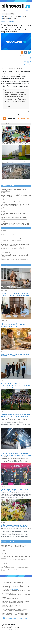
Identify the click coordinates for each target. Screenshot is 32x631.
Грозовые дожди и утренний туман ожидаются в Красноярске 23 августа (15, 552)
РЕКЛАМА (21, 576)
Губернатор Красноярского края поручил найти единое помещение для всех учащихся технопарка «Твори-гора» (16, 143)
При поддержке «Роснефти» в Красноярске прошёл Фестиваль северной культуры (15, 415)
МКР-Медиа (10, 13)
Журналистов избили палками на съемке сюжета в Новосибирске (13, 232)
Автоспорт (4, 486)
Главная (3, 21)
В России (17, 16)
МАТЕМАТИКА (28, 62)
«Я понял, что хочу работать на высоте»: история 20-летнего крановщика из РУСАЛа (16, 454)
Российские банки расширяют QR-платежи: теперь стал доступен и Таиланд (14, 190)
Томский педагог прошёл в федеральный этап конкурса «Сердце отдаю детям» (14, 565)
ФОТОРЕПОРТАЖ (8, 228)
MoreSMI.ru (25, 622)
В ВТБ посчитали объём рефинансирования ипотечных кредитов (14, 213)
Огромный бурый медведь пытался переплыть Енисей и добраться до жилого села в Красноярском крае (14, 546)
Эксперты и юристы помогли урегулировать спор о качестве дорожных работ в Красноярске (15, 385)
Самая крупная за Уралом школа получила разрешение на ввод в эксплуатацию (15, 161)
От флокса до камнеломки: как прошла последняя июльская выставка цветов (14, 526)
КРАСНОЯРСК (10, 1)
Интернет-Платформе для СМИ (16, 622)
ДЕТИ (29, 58)
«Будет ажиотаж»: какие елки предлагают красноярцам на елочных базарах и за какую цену (15, 245)
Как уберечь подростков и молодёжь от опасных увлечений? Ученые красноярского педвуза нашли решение (15, 200)
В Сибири (5, 16)
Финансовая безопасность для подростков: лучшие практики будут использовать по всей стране (15, 209)
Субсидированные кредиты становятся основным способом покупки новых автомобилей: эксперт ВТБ (15, 205)
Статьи (4, 13)
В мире (11, 16)
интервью (3, 450)
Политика (23, 16)
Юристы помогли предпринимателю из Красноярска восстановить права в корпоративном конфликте (14, 324)
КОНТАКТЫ (11, 576)
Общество (6, 18)
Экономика (13, 18)
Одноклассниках (23, 118)
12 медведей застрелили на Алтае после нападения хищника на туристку (15, 557)
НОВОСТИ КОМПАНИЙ (10, 185)
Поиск (27, 10)
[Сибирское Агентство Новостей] (16, 5)
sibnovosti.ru (15, 589)
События (3, 522)
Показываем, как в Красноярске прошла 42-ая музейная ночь (15, 238)
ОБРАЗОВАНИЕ (27, 61)
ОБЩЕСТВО (28, 57)
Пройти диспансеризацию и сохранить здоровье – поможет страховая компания (15, 294)
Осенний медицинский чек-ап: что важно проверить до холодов (15, 355)
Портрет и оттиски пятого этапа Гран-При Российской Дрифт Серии (15, 490)
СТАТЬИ (5, 265)
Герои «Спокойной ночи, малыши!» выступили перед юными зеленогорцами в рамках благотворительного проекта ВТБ (15, 224)
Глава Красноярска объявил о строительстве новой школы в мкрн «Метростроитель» (14, 180)
